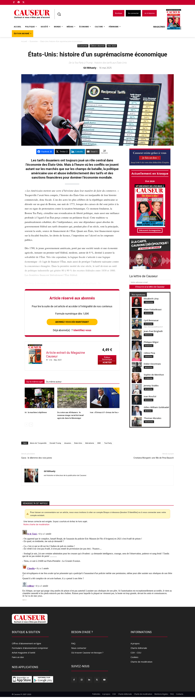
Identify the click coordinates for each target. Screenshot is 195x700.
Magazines (159, 26)
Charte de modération (141, 661)
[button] (59, 14)
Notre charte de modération (36, 524)
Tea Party (108, 443)
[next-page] (31, 424)
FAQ (73, 643)
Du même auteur (54, 382)
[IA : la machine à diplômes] (39, 398)
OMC (99, 443)
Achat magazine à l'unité (23, 652)
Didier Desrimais (152, 363)
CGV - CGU (136, 652)
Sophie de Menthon (154, 374)
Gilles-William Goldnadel (156, 407)
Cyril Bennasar (151, 320)
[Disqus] (97, 564)
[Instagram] (81, 679)
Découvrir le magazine (150, 230)
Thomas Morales (152, 418)
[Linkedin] (89, 679)
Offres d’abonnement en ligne (26, 643)
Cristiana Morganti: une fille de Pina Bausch (153, 458)
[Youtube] (104, 679)
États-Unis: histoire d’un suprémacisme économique (97, 54)
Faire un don (18, 657)
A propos (135, 643)
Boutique (30, 1)
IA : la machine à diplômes (36, 412)
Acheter (107, 362)
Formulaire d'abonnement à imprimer (30, 648)
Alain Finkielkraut (153, 309)
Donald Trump (55, 443)
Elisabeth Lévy (151, 298)
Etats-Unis (78, 443)
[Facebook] (14, 2)
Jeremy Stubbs (151, 385)
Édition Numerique (107, 358)
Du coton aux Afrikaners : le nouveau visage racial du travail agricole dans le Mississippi (70, 415)
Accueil (24, 41)
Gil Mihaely (89, 67)
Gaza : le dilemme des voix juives (36, 458)
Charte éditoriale (139, 648)
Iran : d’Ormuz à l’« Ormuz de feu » (104, 412)
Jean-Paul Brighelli (153, 331)
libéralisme (89, 443)
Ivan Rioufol (150, 396)
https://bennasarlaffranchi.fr (153, 327)
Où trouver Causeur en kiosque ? (87, 652)
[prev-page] (26, 424)
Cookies (134, 657)
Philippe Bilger (151, 342)
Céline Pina (149, 353)
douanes (67, 443)
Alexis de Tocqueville (38, 443)
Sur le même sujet (34, 382)
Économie (34, 41)
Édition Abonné (97, 45)
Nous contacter (78, 648)
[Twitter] (23, 2)
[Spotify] (19, 2)
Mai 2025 (111, 45)
